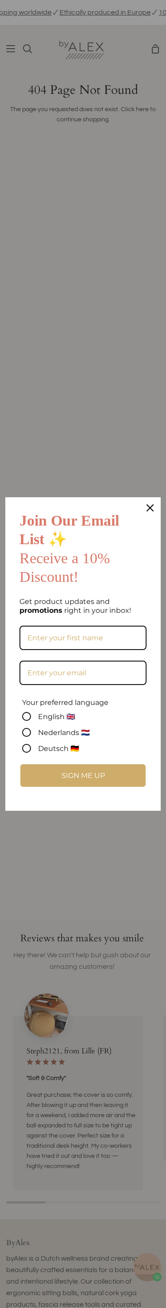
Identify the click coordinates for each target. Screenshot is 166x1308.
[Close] (150, 508)
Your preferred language (65, 702)
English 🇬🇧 (56, 716)
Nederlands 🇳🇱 (64, 732)
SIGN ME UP (83, 775)
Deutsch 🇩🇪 (58, 748)
